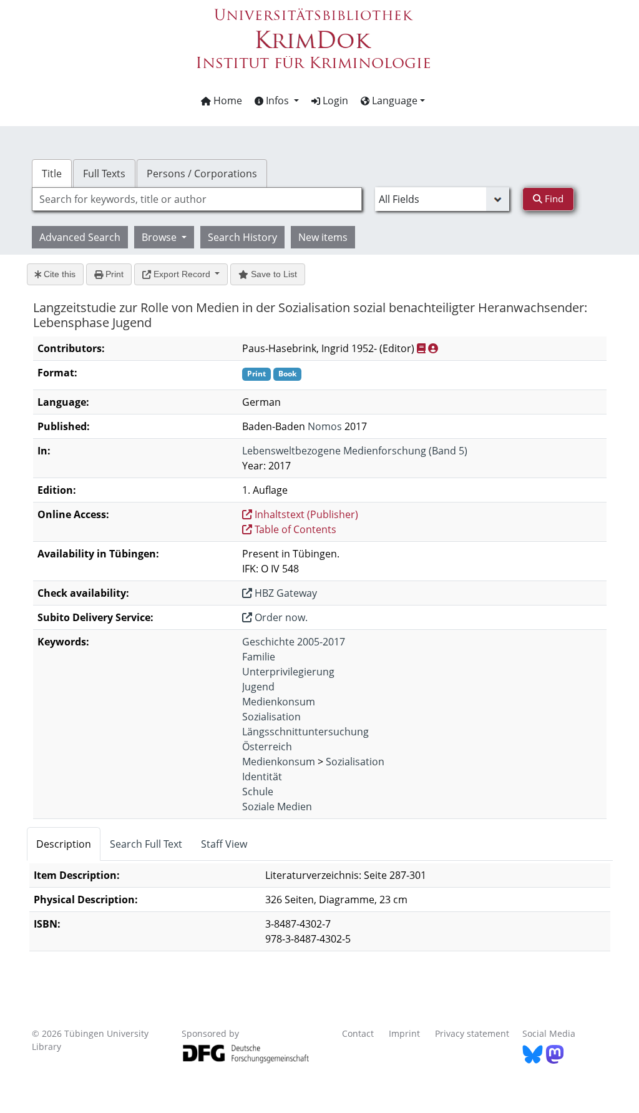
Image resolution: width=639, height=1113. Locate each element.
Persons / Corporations (202, 173)
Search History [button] (242, 237)
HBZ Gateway (284, 593)
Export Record (182, 274)
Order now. (280, 617)
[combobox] (197, 199)
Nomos (325, 426)
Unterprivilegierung (288, 672)
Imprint (404, 1033)
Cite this (58, 274)
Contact (358, 1033)
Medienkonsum (278, 701)
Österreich (267, 746)
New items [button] (323, 237)
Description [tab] (63, 844)
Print (113, 274)
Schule (257, 791)
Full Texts (104, 173)
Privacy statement (472, 1033)
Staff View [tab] (224, 844)
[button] (276, 100)
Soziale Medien (277, 806)
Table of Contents (294, 529)
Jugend (258, 687)
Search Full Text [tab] (146, 844)
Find (552, 198)
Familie (258, 657)
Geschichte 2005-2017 (293, 642)
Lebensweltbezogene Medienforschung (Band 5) (354, 451)
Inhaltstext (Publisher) (305, 514)
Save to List (272, 274)
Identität (262, 776)
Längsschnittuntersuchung (305, 731)
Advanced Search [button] (79, 237)
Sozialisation (271, 716)
